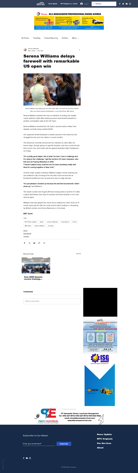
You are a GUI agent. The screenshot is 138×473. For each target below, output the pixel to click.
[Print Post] (44, 243)
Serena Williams (39, 226)
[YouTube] (126, 4)
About (100, 448)
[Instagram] (130, 4)
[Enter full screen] (114, 314)
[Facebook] (120, 4)
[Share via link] (39, 243)
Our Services (104, 443)
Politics (65, 38)
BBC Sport (28, 226)
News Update (104, 434)
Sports (25, 230)
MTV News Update (30, 222)
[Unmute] (89, 314)
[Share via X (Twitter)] (29, 243)
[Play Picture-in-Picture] (111, 314)
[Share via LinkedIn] (34, 243)
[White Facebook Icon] (24, 458)
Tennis (74, 222)
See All (78, 253)
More (74, 38)
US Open (51, 226)
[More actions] (79, 49)
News (41, 222)
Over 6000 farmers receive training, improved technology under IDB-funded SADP (35, 278)
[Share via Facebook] (24, 243)
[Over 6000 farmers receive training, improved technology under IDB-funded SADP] (36, 265)
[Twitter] (123, 4)
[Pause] (86, 314)
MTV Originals (105, 439)
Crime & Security (51, 38)
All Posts (25, 38)
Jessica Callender (52, 222)
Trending (36, 38)
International (65, 222)
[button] (69, 21)
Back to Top (3, 464)
